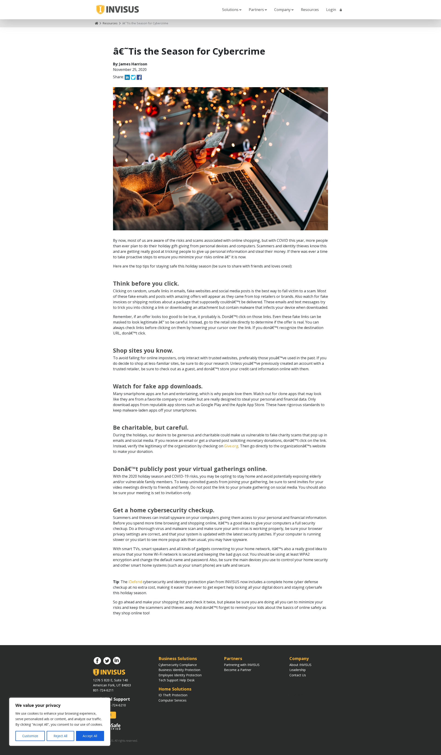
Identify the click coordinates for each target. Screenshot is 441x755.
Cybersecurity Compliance (177, 665)
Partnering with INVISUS (242, 665)
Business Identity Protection (179, 670)
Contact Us (297, 675)
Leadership (297, 670)
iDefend (135, 581)
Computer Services (172, 700)
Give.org (231, 446)
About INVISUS (300, 665)
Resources (310, 9)
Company (282, 9)
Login (331, 9)
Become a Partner (237, 670)
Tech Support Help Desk (176, 680)
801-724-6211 (103, 690)
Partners (257, 9)
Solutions (230, 9)
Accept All (90, 736)
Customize (30, 736)
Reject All (60, 736)
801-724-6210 (115, 705)
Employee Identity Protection (180, 675)
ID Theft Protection (172, 695)
